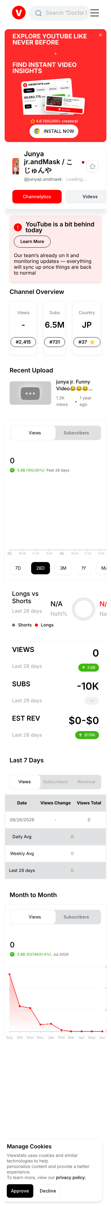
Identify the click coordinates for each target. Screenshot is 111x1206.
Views (35, 433)
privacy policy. (71, 1177)
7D (18, 568)
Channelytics (37, 196)
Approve (20, 1190)
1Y (84, 568)
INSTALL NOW (59, 131)
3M (63, 568)
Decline (48, 1190)
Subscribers (76, 433)
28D (40, 568)
